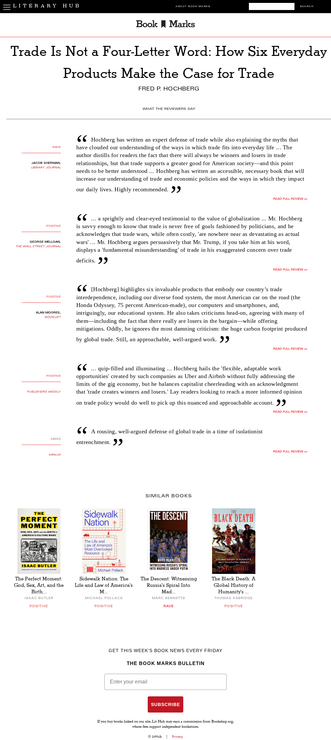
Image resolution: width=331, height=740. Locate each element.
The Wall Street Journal (38, 246)
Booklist (53, 317)
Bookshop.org (222, 722)
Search (307, 6)
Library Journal (46, 167)
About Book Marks (193, 6)
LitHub (157, 736)
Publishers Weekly (44, 392)
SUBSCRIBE (165, 704)
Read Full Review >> (290, 199)
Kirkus (55, 455)
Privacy (177, 736)
